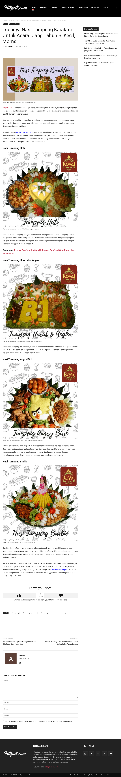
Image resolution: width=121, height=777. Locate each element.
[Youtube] (110, 753)
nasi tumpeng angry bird (29, 613)
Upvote (19, 595)
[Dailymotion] (85, 753)
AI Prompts (110, 775)
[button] (116, 8)
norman (10, 46)
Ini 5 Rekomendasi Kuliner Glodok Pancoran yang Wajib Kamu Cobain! (100, 49)
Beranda (5, 20)
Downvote (61, 595)
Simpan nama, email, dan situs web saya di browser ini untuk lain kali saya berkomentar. (39, 721)
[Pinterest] (15, 51)
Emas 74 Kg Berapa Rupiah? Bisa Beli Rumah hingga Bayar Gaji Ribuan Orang (101, 35)
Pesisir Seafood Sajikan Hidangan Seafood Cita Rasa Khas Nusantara (19, 643)
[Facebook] (5, 51)
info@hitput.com (51, 767)
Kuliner (13, 20)
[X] (10, 51)
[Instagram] (98, 753)
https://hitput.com (24, 658)
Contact (79, 775)
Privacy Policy (88, 775)
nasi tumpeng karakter (46, 613)
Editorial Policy (100, 775)
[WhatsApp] (21, 51)
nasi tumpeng (14, 613)
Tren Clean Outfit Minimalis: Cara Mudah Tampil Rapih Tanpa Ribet (99, 42)
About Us (72, 775)
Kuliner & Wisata (14, 24)
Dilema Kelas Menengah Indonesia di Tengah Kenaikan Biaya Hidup (101, 57)
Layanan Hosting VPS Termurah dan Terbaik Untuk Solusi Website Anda (61, 643)
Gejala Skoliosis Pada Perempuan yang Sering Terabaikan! (99, 64)
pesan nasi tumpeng (24, 132)
